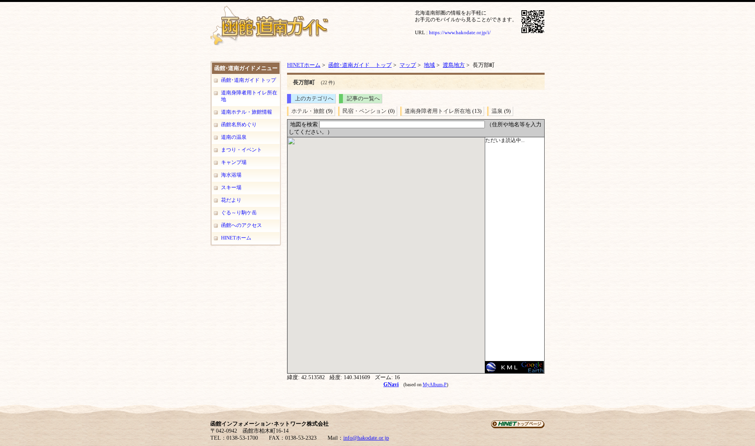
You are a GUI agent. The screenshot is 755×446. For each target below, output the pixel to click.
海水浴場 (231, 175)
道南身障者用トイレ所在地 (249, 96)
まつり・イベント (241, 150)
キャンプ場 (234, 162)
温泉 (497, 111)
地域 (429, 65)
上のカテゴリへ (314, 98)
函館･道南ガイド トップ (248, 80)
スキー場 (231, 187)
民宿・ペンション (365, 111)
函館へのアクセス (241, 225)
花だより (231, 200)
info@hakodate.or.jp (366, 438)
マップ (408, 65)
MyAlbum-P (435, 384)
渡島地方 (454, 65)
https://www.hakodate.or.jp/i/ (460, 32)
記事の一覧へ (363, 98)
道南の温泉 (234, 137)
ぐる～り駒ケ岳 (239, 213)
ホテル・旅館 (307, 111)
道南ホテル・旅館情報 (246, 112)
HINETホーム (236, 238)
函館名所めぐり (239, 124)
